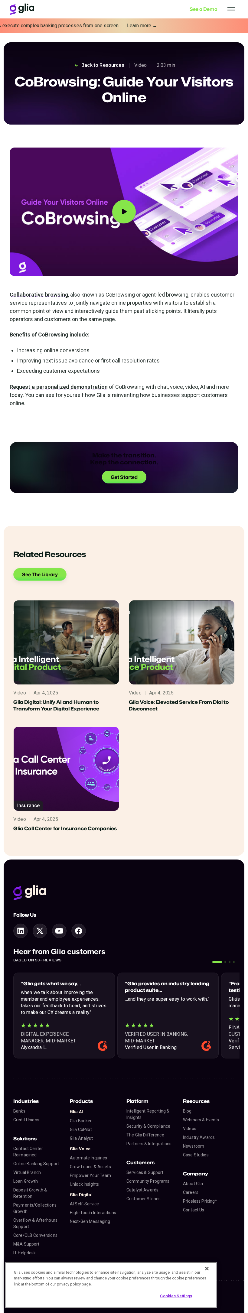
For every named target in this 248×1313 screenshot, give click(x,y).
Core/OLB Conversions (35, 1235)
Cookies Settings (176, 1296)
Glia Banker (81, 1120)
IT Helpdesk (24, 1252)
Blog (187, 1111)
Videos (189, 1128)
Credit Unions (26, 1119)
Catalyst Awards (142, 1190)
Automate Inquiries (88, 1157)
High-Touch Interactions (93, 1212)
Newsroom (193, 1146)
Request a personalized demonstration (59, 387)
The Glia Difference (145, 1135)
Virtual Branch (27, 1172)
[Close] (207, 1268)
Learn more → (133, 25)
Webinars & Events (201, 1119)
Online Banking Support (36, 1163)
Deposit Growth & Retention (30, 1193)
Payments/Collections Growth (35, 1208)
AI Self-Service (84, 1203)
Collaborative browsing (39, 294)
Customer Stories (143, 1198)
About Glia (193, 1183)
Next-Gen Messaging (90, 1221)
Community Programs (148, 1181)
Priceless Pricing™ (200, 1201)
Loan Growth (25, 1181)
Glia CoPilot (81, 1129)
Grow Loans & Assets (90, 1166)
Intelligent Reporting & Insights (147, 1114)
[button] (217, 962)
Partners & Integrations (148, 1143)
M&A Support (26, 1244)
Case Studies (196, 1154)
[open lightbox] (124, 212)
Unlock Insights (84, 1184)
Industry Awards (199, 1137)
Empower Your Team (90, 1175)
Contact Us (193, 1209)
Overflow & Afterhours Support (35, 1223)
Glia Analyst (81, 1138)
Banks (19, 1111)
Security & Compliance (148, 1126)
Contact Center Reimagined (28, 1151)
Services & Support (145, 1172)
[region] (111, 1285)
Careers (190, 1192)
